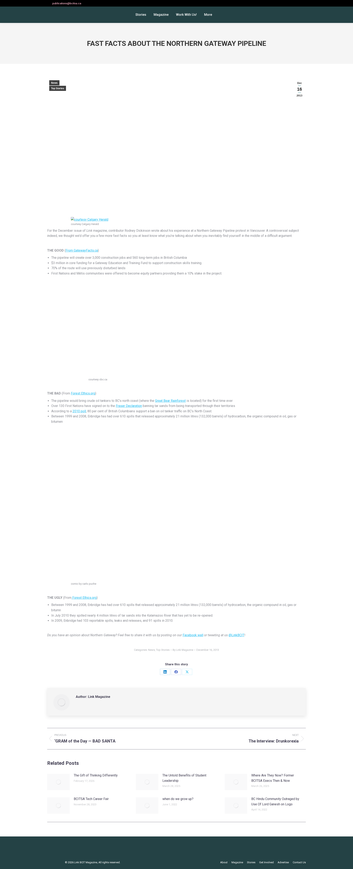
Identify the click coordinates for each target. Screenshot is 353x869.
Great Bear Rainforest (170, 401)
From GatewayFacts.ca (82, 250)
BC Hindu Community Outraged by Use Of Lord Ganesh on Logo (275, 801)
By (183, 649)
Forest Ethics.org (83, 393)
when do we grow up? (177, 799)
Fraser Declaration (129, 406)
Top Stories (57, 88)
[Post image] (58, 782)
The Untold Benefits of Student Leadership (184, 778)
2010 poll (79, 411)
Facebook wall (193, 635)
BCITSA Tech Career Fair (91, 799)
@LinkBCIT (236, 635)
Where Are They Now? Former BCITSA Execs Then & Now (272, 778)
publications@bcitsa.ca (66, 3)
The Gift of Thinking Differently (96, 775)
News (54, 82)
